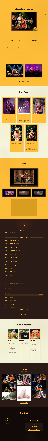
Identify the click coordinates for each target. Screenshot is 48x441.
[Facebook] (45, 14)
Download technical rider (34, 429)
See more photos (24, 402)
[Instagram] (45, 17)
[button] (9, 378)
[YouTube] (45, 19)
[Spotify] (45, 21)
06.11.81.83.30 (8, 423)
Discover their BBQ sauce (24, 81)
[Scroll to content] (24, 84)
